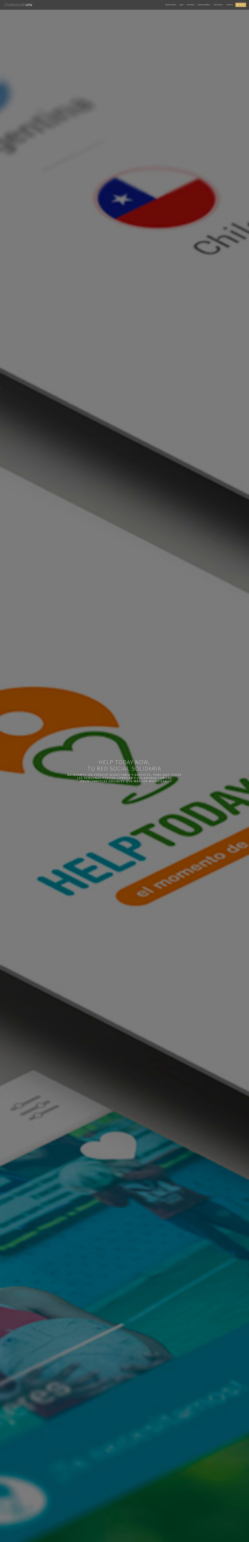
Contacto (229, 5)
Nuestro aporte (170, 5)
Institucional (218, 5)
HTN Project (191, 5)
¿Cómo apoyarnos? (204, 5)
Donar (241, 5)
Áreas (181, 5)
